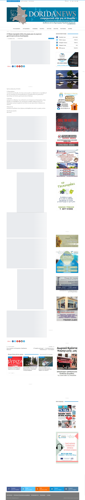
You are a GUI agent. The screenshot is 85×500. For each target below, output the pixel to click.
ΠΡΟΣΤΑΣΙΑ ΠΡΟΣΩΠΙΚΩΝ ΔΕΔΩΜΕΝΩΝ (22, 495)
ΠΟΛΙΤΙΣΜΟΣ (63, 28)
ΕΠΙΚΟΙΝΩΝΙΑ (42, 495)
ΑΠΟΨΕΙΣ (70, 28)
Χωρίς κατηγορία (51, 38)
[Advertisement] (30, 77)
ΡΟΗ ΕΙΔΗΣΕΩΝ (16, 28)
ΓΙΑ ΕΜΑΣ (48, 495)
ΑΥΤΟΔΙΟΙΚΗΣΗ (26, 28)
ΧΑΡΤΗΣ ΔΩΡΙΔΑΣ (24, 1)
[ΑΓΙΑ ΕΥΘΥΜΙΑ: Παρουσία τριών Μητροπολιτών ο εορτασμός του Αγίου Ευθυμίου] (30, 361)
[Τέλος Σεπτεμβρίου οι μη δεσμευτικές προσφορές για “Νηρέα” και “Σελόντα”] (46, 361)
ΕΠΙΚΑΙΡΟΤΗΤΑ (41, 357)
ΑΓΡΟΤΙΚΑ (49, 28)
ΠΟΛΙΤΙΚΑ (42, 28)
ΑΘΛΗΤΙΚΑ (56, 28)
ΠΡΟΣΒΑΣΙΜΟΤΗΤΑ (35, 495)
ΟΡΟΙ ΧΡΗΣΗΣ (9, 495)
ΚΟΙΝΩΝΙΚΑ (35, 28)
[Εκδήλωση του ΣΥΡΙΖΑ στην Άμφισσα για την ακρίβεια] (15, 361)
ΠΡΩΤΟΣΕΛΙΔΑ (31, 1)
